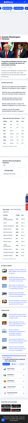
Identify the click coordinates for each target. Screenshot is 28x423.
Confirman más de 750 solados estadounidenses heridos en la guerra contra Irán (12, 110)
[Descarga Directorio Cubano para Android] (16, 407)
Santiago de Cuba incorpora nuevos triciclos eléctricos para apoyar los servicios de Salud (12, 98)
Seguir (14, 364)
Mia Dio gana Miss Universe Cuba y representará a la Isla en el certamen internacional (17, 279)
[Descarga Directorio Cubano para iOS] (6, 407)
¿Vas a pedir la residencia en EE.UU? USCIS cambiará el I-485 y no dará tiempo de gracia (18, 286)
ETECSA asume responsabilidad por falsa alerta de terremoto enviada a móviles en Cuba (13, 93)
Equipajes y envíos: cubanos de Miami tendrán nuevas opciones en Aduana (17, 271)
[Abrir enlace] (5, 270)
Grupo (22, 364)
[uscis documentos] (5, 286)
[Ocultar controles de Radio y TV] (27, 195)
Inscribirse (7, 364)
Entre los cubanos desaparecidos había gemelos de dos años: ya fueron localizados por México (17, 332)
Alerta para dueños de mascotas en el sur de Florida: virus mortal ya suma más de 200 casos (18, 302)
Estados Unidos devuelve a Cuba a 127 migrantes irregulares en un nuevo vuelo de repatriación (14, 104)
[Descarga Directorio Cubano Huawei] (16, 411)
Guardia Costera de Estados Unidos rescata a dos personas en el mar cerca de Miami (17, 294)
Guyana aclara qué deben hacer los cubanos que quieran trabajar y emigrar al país (18, 316)
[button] (27, 199)
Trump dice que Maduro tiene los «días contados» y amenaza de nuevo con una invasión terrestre (13, 63)
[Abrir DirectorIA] (3, 420)
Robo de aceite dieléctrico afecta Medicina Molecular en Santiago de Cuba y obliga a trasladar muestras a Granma (14, 87)
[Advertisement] (14, 23)
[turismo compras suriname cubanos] (5, 315)
